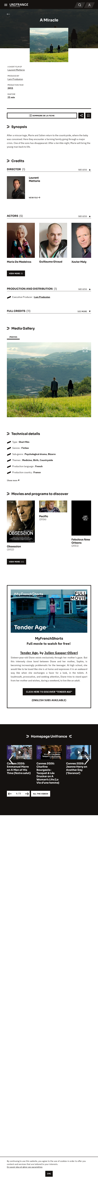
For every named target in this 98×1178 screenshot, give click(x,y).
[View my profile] (89, 5)
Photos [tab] (13, 337)
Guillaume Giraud (50, 261)
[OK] (49, 1173)
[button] (85, 350)
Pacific (43, 516)
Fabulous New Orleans (80, 541)
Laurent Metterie (16, 69)
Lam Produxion (15, 79)
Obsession (14, 546)
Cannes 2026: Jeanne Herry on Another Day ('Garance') (47, 768)
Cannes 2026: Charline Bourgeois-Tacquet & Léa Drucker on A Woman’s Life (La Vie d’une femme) (18, 773)
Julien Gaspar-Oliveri (61, 653)
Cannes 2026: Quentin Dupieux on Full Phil (77, 767)
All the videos (40, 793)
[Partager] (81, 115)
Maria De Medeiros (19, 261)
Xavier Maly (78, 261)
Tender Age (29, 653)
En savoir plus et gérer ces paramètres (24, 1167)
